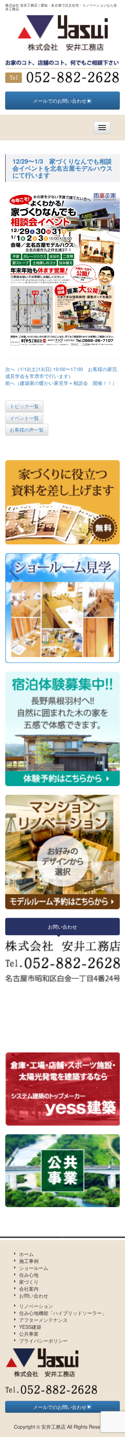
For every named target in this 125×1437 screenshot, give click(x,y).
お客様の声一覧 (27, 429)
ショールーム (33, 1267)
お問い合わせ (33, 1295)
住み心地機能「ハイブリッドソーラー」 (63, 1312)
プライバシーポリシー (43, 1340)
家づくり (29, 1281)
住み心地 (29, 1274)
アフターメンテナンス (43, 1319)
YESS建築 (30, 1326)
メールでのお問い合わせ (59, 100)
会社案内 (29, 1288)
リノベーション (36, 1305)
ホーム (26, 1253)
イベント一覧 (24, 417)
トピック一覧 (24, 406)
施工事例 (29, 1260)
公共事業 (29, 1333)
